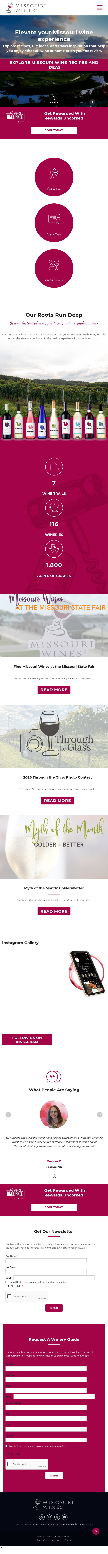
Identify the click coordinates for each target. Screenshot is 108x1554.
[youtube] (65, 1517)
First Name (10, 1256)
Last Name (10, 1267)
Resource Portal (86, 1524)
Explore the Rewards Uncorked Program (54, 69)
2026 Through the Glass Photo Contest (57, 777)
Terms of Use (42, 1540)
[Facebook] (42, 1517)
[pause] (54, 1176)
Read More (54, 689)
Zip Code (9, 1435)
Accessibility (57, 1540)
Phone (8, 1385)
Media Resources (32, 1524)
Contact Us (18, 1524)
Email (8, 1277)
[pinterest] (57, 1517)
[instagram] (49, 1517)
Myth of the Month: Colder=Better (54, 888)
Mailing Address (13, 1402)
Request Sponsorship (69, 1524)
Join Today (54, 130)
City (7, 1413)
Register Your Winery (49, 1524)
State (7, 1424)
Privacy (68, 1540)
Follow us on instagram (27, 1040)
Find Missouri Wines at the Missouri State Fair (54, 667)
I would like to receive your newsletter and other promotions (37, 1282)
